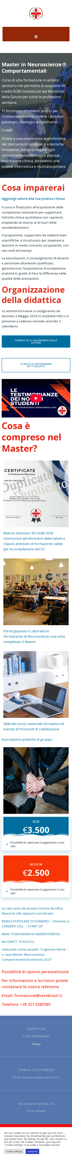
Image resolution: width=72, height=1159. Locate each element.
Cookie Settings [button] (14, 1151)
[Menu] (36, 37)
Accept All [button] (32, 1151)
